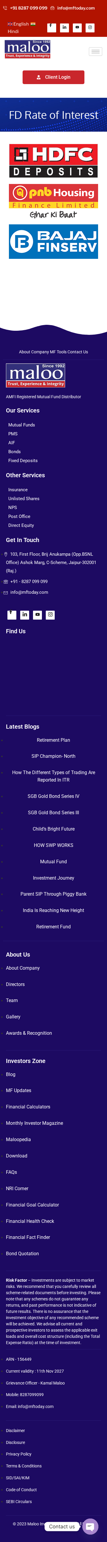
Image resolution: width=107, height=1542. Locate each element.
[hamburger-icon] (95, 51)
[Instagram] (90, 27)
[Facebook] (51, 27)
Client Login (57, 77)
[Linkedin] (64, 27)
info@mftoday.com (76, 7)
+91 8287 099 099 (28, 7)
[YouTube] (77, 27)
